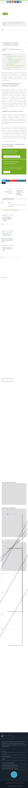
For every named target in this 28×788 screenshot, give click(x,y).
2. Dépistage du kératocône (13, 60)
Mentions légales (17, 786)
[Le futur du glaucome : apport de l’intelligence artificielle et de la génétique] (8, 214)
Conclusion (9, 68)
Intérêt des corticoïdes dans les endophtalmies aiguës (8, 248)
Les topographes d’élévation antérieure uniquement (15, 57)
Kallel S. (5, 48)
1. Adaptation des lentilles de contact (15, 59)
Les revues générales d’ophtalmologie (10, 765)
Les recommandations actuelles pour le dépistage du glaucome (8, 234)
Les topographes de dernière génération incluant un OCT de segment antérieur (15, 66)
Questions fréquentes (6, 756)
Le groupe (4, 751)
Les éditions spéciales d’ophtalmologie (10, 768)
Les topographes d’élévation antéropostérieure (13, 63)
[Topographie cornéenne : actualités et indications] (14, 35)
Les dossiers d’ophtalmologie (8, 762)
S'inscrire (7, 172)
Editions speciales (9, 508)
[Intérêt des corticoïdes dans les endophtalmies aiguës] (8, 242)
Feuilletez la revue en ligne (10, 16)
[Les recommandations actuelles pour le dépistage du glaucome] (8, 227)
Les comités (4, 753)
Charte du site (10, 786)
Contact (3, 759)
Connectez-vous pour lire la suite (12, 156)
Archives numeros (9, 483)
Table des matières (7, 54)
